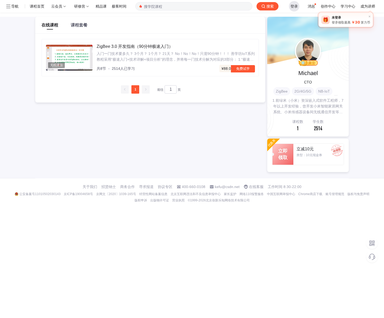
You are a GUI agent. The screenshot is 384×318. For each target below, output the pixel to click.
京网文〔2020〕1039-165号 (116, 194)
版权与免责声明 (358, 194)
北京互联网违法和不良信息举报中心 (196, 194)
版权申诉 (141, 200)
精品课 (101, 6)
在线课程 (50, 25)
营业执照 (178, 200)
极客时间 (119, 6)
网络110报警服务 (252, 194)
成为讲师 (367, 6)
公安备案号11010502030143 (40, 194)
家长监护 (230, 194)
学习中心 (348, 6)
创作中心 (328, 6)
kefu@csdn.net (227, 187)
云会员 (56, 6)
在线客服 (256, 187)
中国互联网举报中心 (281, 194)
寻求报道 (146, 187)
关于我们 (90, 187)
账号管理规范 (334, 194)
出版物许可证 (159, 200)
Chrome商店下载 (310, 194)
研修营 (79, 6)
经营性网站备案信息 (153, 194)
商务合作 (127, 187)
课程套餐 (79, 25)
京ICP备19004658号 (78, 194)
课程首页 (37, 6)
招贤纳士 (108, 187)
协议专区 (165, 187)
